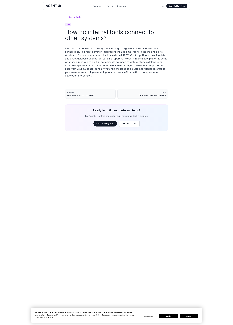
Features (97, 6)
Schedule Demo (129, 123)
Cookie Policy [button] (100, 315)
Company (121, 6)
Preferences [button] (49, 317)
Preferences (148, 316)
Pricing (110, 6)
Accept (188, 316)
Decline (168, 316)
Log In (162, 6)
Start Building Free (177, 6)
